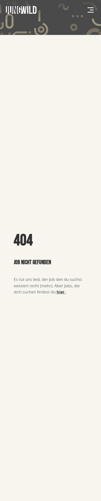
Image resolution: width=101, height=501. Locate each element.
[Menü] (90, 10)
